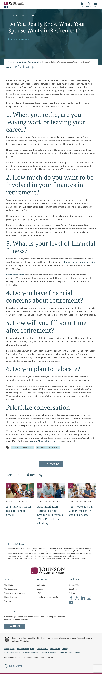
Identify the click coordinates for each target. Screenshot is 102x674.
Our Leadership (10, 589)
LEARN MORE (16, 626)
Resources (32, 62)
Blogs (39, 62)
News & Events (10, 597)
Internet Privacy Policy (26, 649)
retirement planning (47, 447)
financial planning (22, 447)
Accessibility (55, 649)
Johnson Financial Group (17, 62)
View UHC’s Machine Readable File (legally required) (60, 652)
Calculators (42, 585)
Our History (9, 585)
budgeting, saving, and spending (79, 262)
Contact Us (74, 585)
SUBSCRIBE (52, 464)
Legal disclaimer (18, 544)
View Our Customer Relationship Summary (21, 652)
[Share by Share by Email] (27, 67)
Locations (73, 589)
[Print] (32, 67)
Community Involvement (14, 593)
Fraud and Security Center (48, 597)
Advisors (73, 593)
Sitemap (65, 649)
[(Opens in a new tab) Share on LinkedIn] (16, 67)
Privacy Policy (9, 649)
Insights (40, 589)
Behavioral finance (15, 274)
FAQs (39, 593)
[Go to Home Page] (51, 570)
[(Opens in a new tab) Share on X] (20, 67)
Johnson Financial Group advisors (45, 441)
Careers (7, 601)
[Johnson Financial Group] (14, 3)
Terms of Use (42, 649)
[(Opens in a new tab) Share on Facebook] (23, 67)
